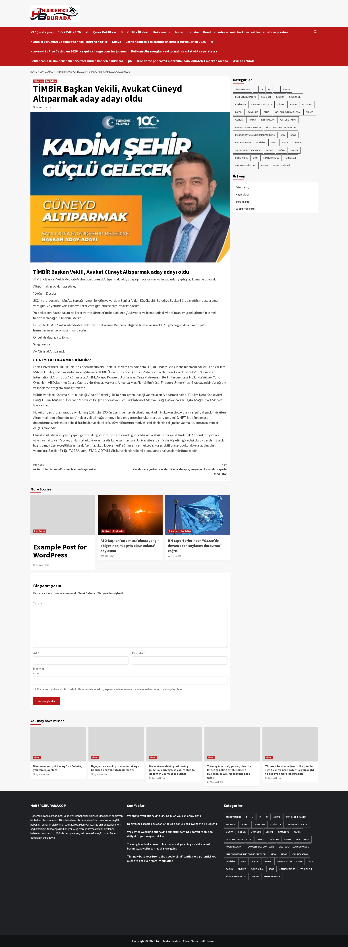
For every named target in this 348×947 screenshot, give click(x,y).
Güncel (310, 112)
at (87, 32)
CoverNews (190, 941)
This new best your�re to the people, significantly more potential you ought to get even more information (289, 769)
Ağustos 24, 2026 (42, 774)
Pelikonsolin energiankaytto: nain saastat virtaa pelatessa (174, 51)
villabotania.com (245, 165)
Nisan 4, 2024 (108, 556)
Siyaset (294, 150)
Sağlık (281, 150)
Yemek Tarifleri (281, 165)
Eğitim (238, 112)
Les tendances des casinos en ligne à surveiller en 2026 (166, 42)
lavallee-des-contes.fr (248, 127)
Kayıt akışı (242, 194)
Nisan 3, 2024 (176, 556)
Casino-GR (295, 97)
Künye (116, 42)
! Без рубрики (242, 89)
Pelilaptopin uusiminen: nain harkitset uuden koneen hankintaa (77, 61)
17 (276, 89)
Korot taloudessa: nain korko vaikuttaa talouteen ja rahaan (246, 32)
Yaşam (264, 165)
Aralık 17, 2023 (43, 107)
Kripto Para (267, 120)
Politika (261, 142)
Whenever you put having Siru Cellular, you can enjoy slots (164, 815)
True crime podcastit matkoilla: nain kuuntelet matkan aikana (182, 61)
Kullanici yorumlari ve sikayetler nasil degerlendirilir (68, 42)
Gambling (252, 112)
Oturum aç (242, 187)
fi (122, 32)
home (179, 32)
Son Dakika (51, 81)
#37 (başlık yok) (42, 32)
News (293, 135)
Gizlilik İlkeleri (137, 32)
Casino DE (240, 104)
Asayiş (286, 89)
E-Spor (293, 104)
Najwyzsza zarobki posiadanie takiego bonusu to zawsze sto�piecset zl (172, 823)
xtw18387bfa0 (243, 61)
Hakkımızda (161, 32)
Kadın (253, 120)
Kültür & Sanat (288, 120)
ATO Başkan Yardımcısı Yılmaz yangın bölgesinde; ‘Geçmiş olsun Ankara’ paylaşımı (130, 545)
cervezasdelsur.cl (261, 104)
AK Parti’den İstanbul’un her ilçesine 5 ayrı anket (64, 467)
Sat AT (269, 150)
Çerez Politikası (104, 32)
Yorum (38, 603)
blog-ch (266, 97)
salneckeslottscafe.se (248, 150)
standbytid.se (271, 158)
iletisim (193, 32)
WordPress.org (245, 208)
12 (269, 89)
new (283, 135)
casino (280, 97)
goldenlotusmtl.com (288, 112)
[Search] (315, 32)
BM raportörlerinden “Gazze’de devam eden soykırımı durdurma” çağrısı (195, 545)
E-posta (138, 653)
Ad (36, 653)
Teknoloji (290, 158)
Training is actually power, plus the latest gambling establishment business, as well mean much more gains (168, 846)
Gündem (38, 81)
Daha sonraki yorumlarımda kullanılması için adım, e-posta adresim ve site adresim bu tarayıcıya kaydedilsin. (110, 689)
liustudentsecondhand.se (281, 127)
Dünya (281, 104)
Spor (255, 158)
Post (273, 142)
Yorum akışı (243, 201)
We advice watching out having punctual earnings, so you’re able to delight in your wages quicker (172, 769)
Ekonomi (307, 104)
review (298, 142)
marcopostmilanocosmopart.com (255, 135)
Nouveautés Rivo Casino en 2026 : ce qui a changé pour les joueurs (78, 51)
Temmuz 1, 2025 (42, 565)
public (285, 142)
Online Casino (243, 142)
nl (211, 42)
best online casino (245, 97)
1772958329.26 (69, 32)
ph (130, 61)
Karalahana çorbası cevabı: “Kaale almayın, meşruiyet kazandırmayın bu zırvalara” (180, 469)
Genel (267, 112)
